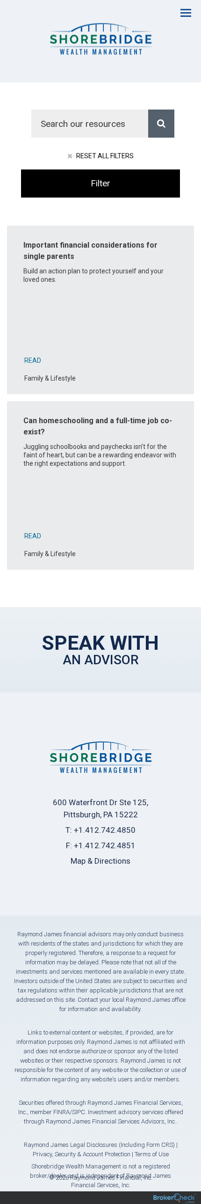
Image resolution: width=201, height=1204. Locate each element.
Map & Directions (100, 861)
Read (32, 360)
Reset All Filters (104, 156)
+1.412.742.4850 (105, 830)
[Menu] (180, 12)
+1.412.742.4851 (105, 845)
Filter (100, 183)
